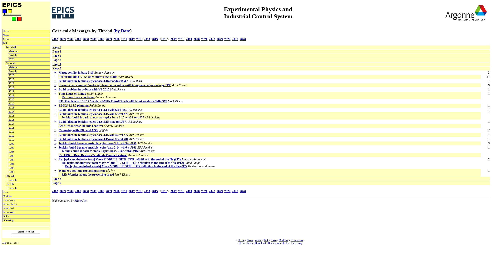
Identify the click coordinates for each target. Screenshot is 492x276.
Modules (7, 196)
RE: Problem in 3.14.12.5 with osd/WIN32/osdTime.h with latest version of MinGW (113, 101)
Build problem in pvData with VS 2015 (84, 89)
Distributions (10, 204)
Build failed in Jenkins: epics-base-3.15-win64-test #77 (93, 134)
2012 (11, 131)
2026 (11, 59)
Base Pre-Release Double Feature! (81, 125)
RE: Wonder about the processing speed (88, 174)
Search (13, 55)
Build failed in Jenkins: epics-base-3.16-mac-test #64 (92, 81)
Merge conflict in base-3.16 (76, 72)
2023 (11, 87)
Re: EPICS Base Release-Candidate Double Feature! (93, 155)
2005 (11, 160)
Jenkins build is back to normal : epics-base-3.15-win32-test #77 (103, 117)
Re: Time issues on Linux (78, 97)
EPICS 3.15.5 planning (74, 105)
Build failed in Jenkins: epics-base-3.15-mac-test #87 (92, 121)
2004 (11, 164)
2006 (11, 155)
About (6, 39)
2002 (11, 172)
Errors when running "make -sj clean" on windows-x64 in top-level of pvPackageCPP (115, 85)
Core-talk (11, 63)
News (6, 35)
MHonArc (81, 200)
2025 (11, 79)
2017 (11, 111)
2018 (11, 107)
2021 (11, 95)
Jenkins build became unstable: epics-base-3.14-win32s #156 (97, 143)
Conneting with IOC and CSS (78, 130)
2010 (11, 139)
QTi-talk (10, 176)
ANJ (4, 243)
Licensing (8, 220)
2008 (11, 147)
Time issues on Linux (72, 93)
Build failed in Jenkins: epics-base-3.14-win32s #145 (92, 109)
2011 (11, 135)
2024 (11, 83)
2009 (11, 143)
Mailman (13, 51)
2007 (11, 151)
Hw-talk (10, 184)
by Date (122, 30)
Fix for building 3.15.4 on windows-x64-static (88, 76)
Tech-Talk (11, 47)
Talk (5, 43)
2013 (11, 127)
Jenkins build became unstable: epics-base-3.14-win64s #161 (97, 147)
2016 (11, 115)
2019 (11, 103)
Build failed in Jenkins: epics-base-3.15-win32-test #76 (93, 114)
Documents (9, 212)
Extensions (9, 200)
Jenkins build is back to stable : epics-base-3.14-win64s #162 (100, 151)
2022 (11, 91)
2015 (11, 119)
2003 (11, 168)
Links (6, 216)
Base (6, 192)
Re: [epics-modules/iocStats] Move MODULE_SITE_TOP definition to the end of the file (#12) (120, 159)
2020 (11, 99)
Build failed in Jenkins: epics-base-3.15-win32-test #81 (93, 139)
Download (8, 208)
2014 (11, 123)
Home (6, 31)
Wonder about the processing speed (82, 170)
